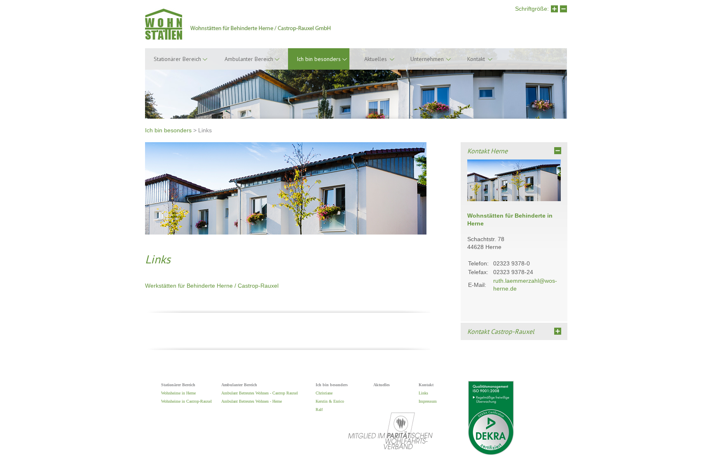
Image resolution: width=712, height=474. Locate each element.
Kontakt (476, 59)
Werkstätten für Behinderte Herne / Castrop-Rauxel (212, 285)
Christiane (324, 393)
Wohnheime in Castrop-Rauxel (186, 401)
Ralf (319, 409)
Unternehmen (427, 59)
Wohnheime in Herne (178, 393)
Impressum (428, 401)
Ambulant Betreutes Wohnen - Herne (251, 401)
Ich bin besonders (168, 130)
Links (423, 393)
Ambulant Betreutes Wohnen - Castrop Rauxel (259, 393)
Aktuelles (375, 59)
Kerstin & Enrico (330, 401)
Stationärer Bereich (177, 59)
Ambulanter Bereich (249, 59)
